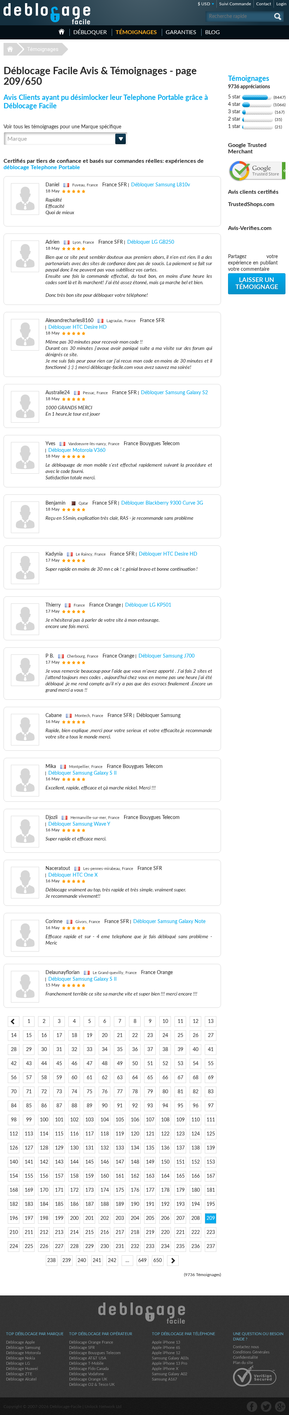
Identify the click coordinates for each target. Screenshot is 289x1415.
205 (150, 1218)
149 (150, 1162)
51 (150, 1063)
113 (29, 1134)
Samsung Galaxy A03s (170, 1358)
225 (29, 1246)
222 (195, 1232)
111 (211, 1120)
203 (120, 1218)
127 (29, 1148)
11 (180, 1021)
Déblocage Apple (20, 1342)
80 (165, 1091)
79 (150, 1091)
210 (14, 1232)
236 (195, 1246)
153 (211, 1162)
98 (14, 1120)
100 (44, 1120)
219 (150, 1232)
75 (89, 1091)
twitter (266, 1406)
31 (59, 1049)
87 (59, 1105)
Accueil (61, 31)
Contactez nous (246, 1347)
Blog (212, 32)
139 (211, 1148)
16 (44, 1035)
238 (51, 1260)
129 (59, 1148)
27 (211, 1035)
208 (195, 1218)
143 (59, 1162)
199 (59, 1218)
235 (180, 1246)
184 (44, 1204)
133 (120, 1148)
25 (180, 1035)
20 (104, 1035)
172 (74, 1190)
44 (44, 1063)
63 (120, 1077)
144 (74, 1162)
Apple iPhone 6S (166, 1348)
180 (195, 1190)
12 (195, 1021)
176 (135, 1190)
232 (135, 1246)
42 (14, 1063)
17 (59, 1035)
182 (14, 1204)
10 (165, 1021)
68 (195, 1077)
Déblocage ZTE (19, 1374)
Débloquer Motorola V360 (76, 450)
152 (195, 1162)
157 (59, 1176)
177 (150, 1190)
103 (89, 1120)
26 (195, 1035)
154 (14, 1176)
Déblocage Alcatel (21, 1379)
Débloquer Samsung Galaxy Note (169, 921)
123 (180, 1134)
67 (180, 1077)
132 (104, 1148)
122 (165, 1134)
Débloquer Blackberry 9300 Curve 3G (162, 503)
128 (44, 1148)
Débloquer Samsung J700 (167, 656)
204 (135, 1218)
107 (150, 1120)
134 (135, 1148)
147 (120, 1162)
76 (104, 1091)
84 (14, 1105)
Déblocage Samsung (23, 1348)
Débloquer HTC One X (73, 875)
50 (135, 1063)
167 (211, 1176)
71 (29, 1091)
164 (165, 1176)
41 (211, 1049)
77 (120, 1091)
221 (180, 1232)
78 (135, 1091)
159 (89, 1176)
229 (89, 1246)
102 (74, 1120)
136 (165, 1148)
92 (135, 1105)
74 (74, 1091)
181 (211, 1190)
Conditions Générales (251, 1352)
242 (112, 1260)
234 (165, 1246)
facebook (252, 1406)
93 (150, 1105)
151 (180, 1162)
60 (74, 1077)
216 (104, 1232)
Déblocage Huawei (22, 1369)
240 (82, 1260)
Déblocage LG (18, 1363)
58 (44, 1077)
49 (120, 1063)
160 (104, 1176)
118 (104, 1134)
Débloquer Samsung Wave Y (79, 824)
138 (195, 1148)
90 (104, 1105)
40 (195, 1049)
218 (135, 1232)
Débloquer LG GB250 (150, 242)
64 (135, 1077)
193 (180, 1204)
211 (29, 1232)
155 (29, 1176)
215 (89, 1232)
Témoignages (136, 32)
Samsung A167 (164, 1379)
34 (104, 1049)
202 (104, 1218)
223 (211, 1232)
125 (211, 1134)
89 (89, 1105)
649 (142, 1260)
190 (135, 1204)
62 (104, 1077)
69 (211, 1077)
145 (89, 1162)
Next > (173, 1260)
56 (14, 1077)
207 (180, 1218)
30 (44, 1049)
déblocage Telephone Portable (42, 167)
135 (150, 1148)
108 (165, 1120)
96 (195, 1105)
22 (135, 1035)
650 (157, 1260)
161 (120, 1176)
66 (165, 1077)
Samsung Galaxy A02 (169, 1374)
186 (74, 1204)
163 (150, 1176)
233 (150, 1246)
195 (211, 1204)
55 (211, 1063)
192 (165, 1204)
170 (44, 1190)
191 (150, 1204)
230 (104, 1246)
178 (165, 1190)
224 (14, 1246)
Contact (263, 4)
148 (135, 1162)
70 (14, 1091)
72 (44, 1091)
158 (74, 1176)
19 (89, 1035)
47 (89, 1063)
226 (44, 1246)
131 (89, 1148)
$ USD (204, 4)
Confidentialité (245, 1357)
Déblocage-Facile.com (145, 1313)
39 (180, 1049)
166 (195, 1176)
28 (14, 1049)
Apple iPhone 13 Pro (169, 1363)
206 (165, 1218)
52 (165, 1063)
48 (104, 1063)
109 (180, 1120)
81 (180, 1091)
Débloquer (90, 32)
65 (150, 1077)
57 (29, 1077)
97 (211, 1105)
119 (120, 1134)
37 (150, 1049)
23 (150, 1035)
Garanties (181, 32)
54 (195, 1063)
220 (165, 1232)
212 (44, 1232)
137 (180, 1148)
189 (120, 1204)
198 (44, 1218)
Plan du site (243, 1363)
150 (165, 1162)
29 (29, 1049)
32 (74, 1049)
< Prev (13, 1021)
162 (135, 1176)
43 (29, 1063)
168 (14, 1190)
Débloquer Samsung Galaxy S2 (174, 392)
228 (74, 1246)
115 (59, 1134)
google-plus (280, 1406)
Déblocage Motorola (23, 1353)
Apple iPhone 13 (166, 1342)
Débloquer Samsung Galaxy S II (82, 773)
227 (59, 1246)
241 (97, 1260)
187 (89, 1204)
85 (29, 1105)
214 (74, 1232)
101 (59, 1120)
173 (89, 1190)
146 (104, 1162)
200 (74, 1218)
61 (89, 1077)
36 (135, 1049)
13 (211, 1021)
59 (59, 1077)
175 (120, 1190)
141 (29, 1162)
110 (195, 1120)
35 (120, 1049)
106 (135, 1120)
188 (104, 1204)
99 (29, 1120)
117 (89, 1134)
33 (89, 1049)
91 (120, 1105)
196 (14, 1218)
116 (74, 1134)
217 (120, 1232)
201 (89, 1218)
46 (74, 1063)
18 (74, 1035)
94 (165, 1105)
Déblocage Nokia (20, 1358)
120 (135, 1134)
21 (120, 1035)
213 (59, 1232)
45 (59, 1063)
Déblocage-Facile (47, 13)
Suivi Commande (235, 4)
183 (29, 1204)
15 (29, 1035)
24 (165, 1035)
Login (281, 4)
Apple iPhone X (165, 1369)
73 (59, 1091)
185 (59, 1204)
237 (211, 1246)
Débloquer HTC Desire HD (77, 327)
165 (180, 1176)
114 (44, 1134)
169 (29, 1190)
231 (120, 1246)
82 (195, 1091)
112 (14, 1134)
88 (74, 1105)
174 (104, 1190)
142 (44, 1162)
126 (14, 1148)
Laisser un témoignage (256, 283)
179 (180, 1190)
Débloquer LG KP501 (148, 605)
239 (66, 1260)
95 (180, 1105)
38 (165, 1049)
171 (59, 1190)
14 (14, 1035)
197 (29, 1218)
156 (44, 1176)
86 (44, 1105)
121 (150, 1134)
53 (180, 1063)
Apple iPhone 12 (166, 1353)
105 (120, 1120)
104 (104, 1120)
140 (14, 1162)
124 (195, 1134)
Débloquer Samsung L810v (160, 185)
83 (211, 1091)
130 (74, 1148)
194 (195, 1204)
